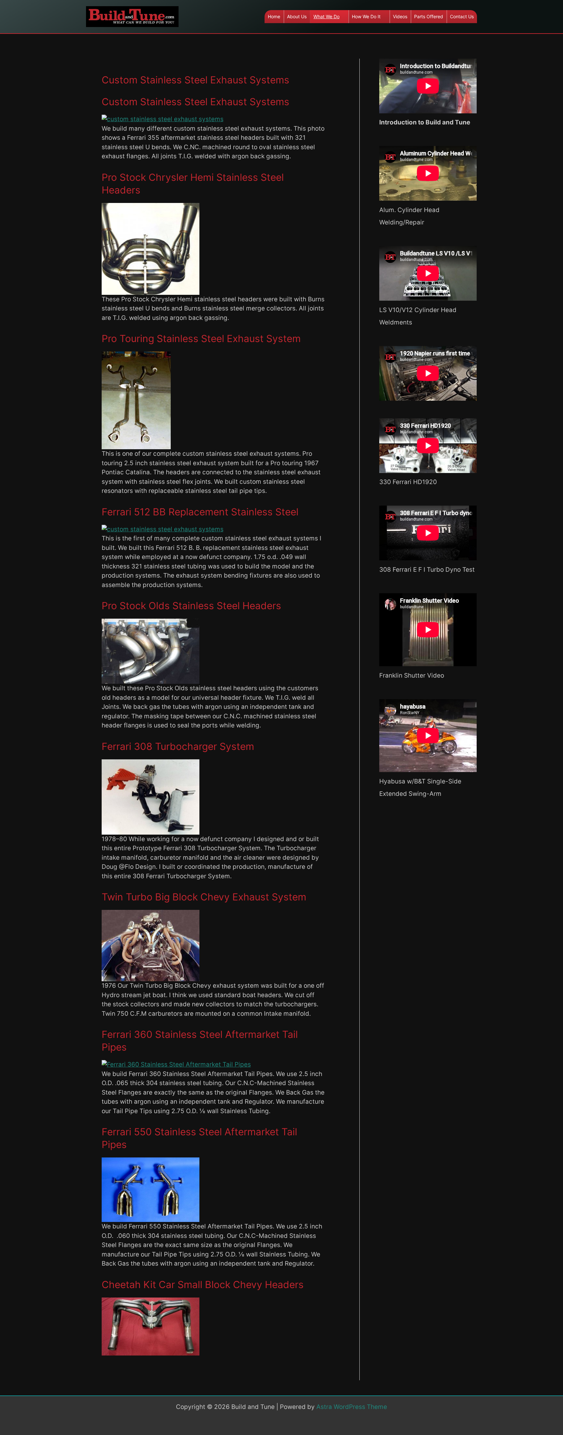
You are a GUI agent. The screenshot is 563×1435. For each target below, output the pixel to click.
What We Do (326, 16)
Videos (400, 16)
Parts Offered (428, 16)
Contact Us (462, 16)
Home (274, 16)
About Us (297, 16)
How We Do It (366, 16)
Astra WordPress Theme (351, 1407)
